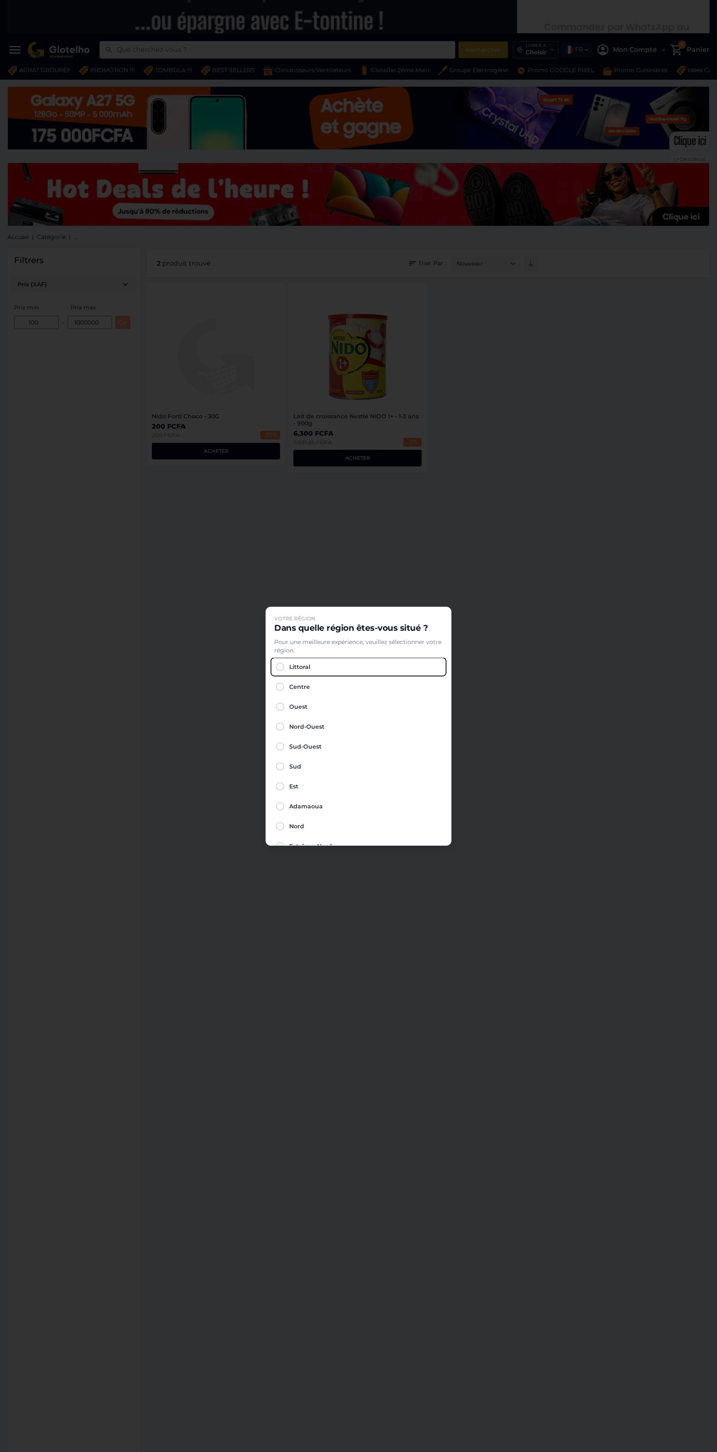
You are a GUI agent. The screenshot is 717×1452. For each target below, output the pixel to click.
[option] (358, 667)
